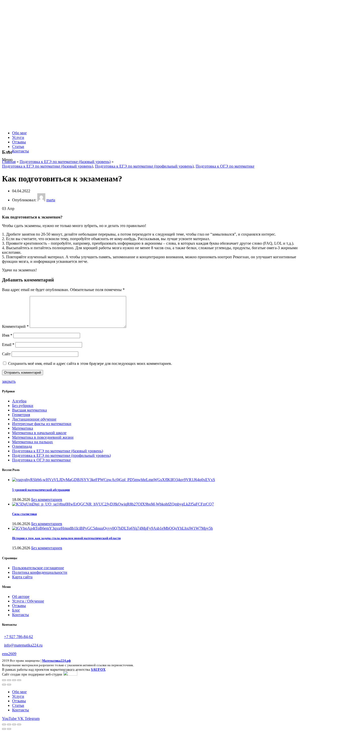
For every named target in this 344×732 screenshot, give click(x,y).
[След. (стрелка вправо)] (9, 684)
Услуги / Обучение (28, 601)
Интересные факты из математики (41, 424)
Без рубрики (22, 405)
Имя (7, 335)
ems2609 (9, 654)
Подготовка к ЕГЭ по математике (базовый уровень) (65, 162)
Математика (22, 428)
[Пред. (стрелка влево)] (4, 684)
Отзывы (19, 605)
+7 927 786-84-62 (18, 636)
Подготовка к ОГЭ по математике (225, 166)
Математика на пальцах (32, 442)
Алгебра (19, 401)
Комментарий (15, 326)
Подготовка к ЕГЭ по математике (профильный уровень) (144, 166)
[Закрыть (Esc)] (4, 680)
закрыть (9, 381)
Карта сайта (22, 577)
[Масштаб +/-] (19, 680)
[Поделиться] (9, 680)
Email (8, 344)
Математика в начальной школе (39, 433)
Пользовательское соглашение (38, 568)
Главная (9, 162)
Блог (16, 610)
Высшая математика (29, 410)
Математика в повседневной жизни (43, 437)
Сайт (6, 354)
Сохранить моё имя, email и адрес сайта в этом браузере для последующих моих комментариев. (90, 363)
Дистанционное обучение (34, 419)
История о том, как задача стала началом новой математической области (66, 538)
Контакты (20, 615)
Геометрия (21, 414)
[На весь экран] (14, 680)
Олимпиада (22, 446)
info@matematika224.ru (23, 645)
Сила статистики (24, 514)
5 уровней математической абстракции (41, 490)
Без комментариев (46, 499)
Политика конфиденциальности (39, 572)
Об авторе (20, 596)
